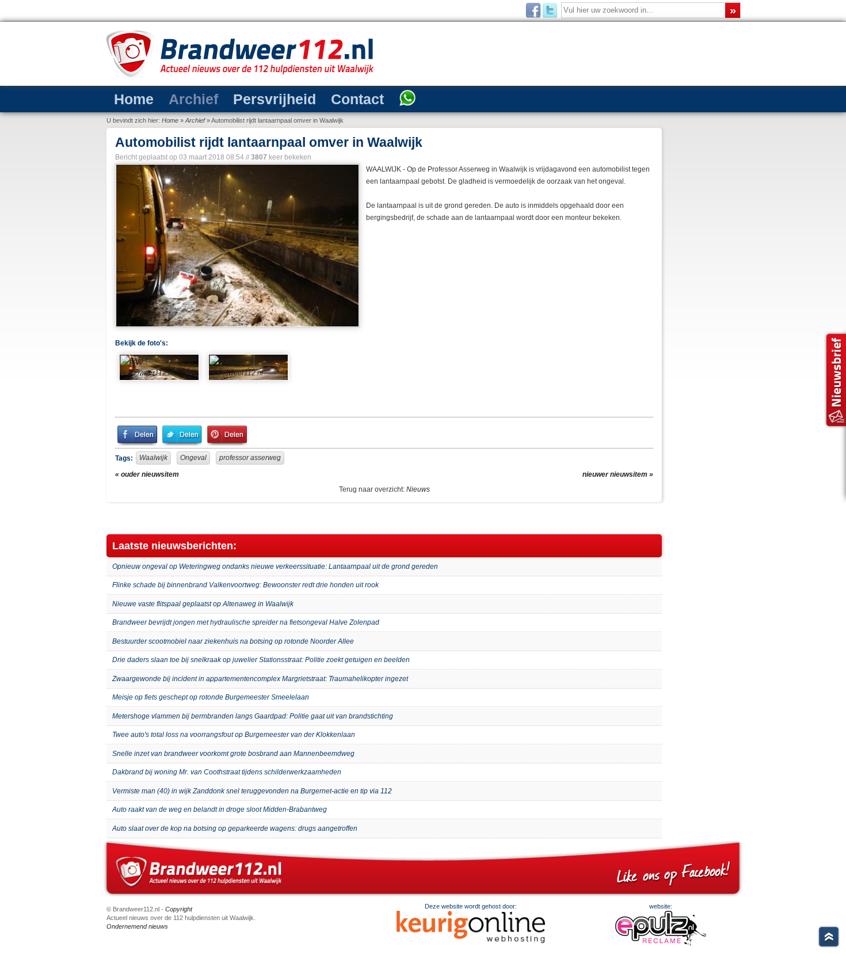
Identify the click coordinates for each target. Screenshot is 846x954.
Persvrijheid (244, 98)
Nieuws (418, 489)
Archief (177, 98)
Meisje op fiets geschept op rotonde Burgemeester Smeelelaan (210, 697)
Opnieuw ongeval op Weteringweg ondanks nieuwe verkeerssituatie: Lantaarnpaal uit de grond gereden (275, 566)
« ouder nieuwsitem (147, 474)
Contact (312, 98)
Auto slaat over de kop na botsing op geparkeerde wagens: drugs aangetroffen (234, 828)
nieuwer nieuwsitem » (617, 474)
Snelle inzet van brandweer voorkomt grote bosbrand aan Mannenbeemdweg (233, 754)
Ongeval (193, 458)
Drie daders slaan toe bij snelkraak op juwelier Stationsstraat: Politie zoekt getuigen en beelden (261, 660)
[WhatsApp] (352, 99)
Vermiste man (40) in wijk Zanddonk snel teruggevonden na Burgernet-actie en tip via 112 (252, 791)
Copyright (178, 909)
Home (128, 98)
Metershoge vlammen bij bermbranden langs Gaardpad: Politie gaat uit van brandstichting (252, 716)
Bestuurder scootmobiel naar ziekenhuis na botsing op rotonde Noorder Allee (233, 641)
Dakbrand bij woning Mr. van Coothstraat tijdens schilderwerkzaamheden (226, 772)
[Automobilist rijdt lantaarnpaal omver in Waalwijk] (236, 246)
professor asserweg (250, 458)
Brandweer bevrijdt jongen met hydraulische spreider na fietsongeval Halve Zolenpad (245, 622)
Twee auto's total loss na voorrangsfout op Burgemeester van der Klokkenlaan (233, 735)
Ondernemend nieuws (137, 926)
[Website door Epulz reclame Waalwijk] (660, 943)
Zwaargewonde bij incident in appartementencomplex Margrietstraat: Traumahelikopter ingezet (260, 679)
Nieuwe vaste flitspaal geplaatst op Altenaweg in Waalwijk (203, 604)
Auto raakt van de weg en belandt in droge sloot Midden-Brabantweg (219, 809)
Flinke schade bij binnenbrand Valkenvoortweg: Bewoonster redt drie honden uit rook (245, 585)
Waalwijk (153, 458)
